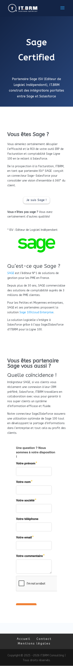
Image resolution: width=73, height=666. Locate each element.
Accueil (24, 639)
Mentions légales (34, 643)
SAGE (10, 273)
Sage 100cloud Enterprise (36, 312)
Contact (44, 639)
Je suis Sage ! (36, 200)
